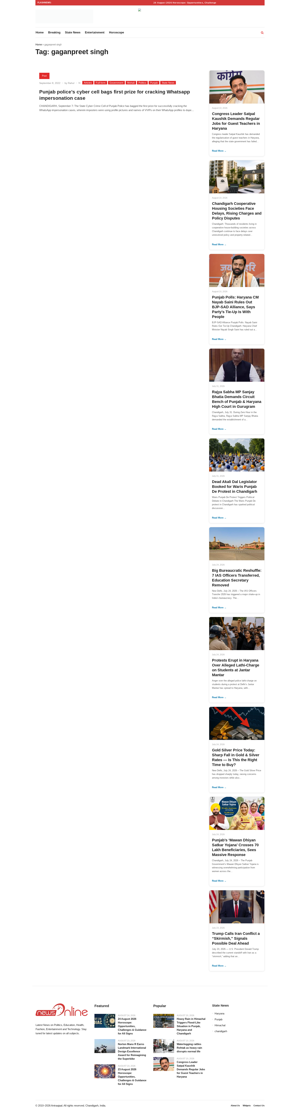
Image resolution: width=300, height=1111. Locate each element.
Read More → (219, 151)
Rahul (71, 83)
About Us (235, 1105)
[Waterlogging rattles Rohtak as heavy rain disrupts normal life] (163, 1046)
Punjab (154, 82)
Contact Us (259, 1105)
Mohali (131, 82)
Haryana (219, 1013)
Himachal (220, 1025)
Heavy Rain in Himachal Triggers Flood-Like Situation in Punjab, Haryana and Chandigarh (191, 1026)
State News (168, 82)
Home (38, 44)
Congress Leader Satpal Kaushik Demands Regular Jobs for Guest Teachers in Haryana (191, 1069)
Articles (88, 82)
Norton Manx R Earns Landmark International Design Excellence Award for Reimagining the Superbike (132, 1051)
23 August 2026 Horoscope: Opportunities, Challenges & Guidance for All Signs (132, 1076)
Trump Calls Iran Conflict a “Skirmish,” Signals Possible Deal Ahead (236, 938)
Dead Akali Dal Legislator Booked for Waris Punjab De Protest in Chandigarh (234, 487)
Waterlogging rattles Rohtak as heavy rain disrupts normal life (189, 1048)
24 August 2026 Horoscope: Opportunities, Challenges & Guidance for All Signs (188, 3)
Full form (101, 82)
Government (116, 82)
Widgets (247, 1105)
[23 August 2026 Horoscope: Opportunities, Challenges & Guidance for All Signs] (104, 1071)
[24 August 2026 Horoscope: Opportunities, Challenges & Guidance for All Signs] (104, 1020)
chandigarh (221, 1031)
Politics (142, 82)
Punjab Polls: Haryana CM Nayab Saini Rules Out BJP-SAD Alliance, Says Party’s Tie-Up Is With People (235, 307)
